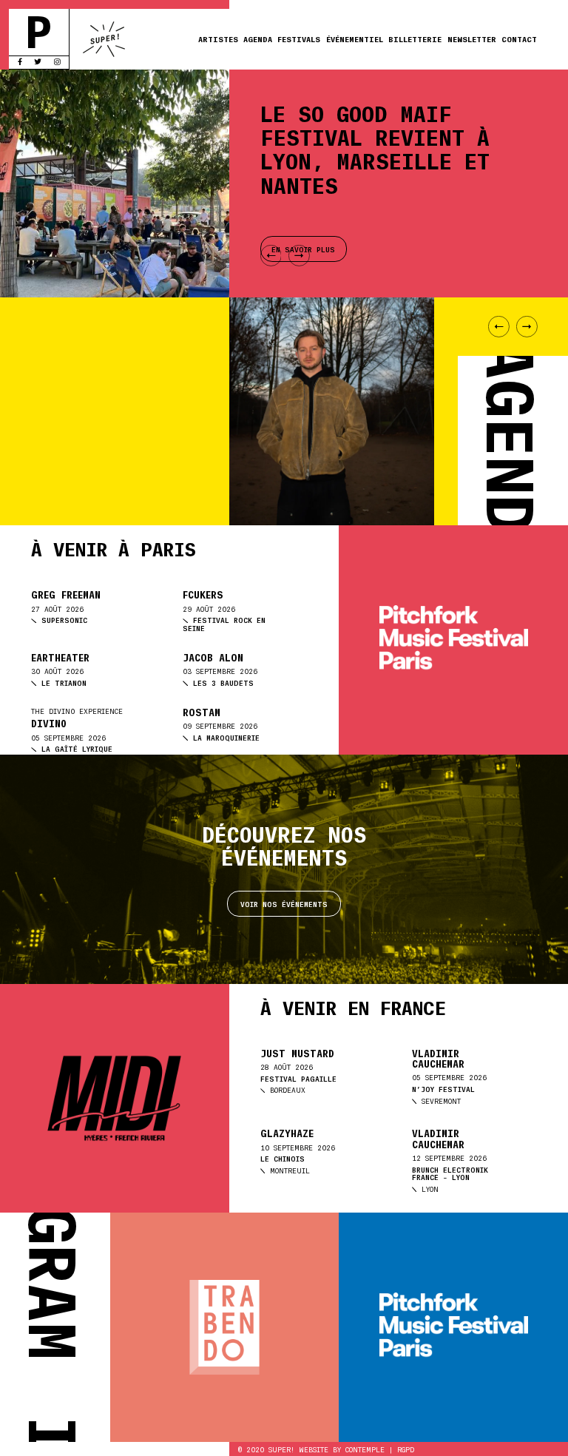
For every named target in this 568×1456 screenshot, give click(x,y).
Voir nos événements (284, 904)
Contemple (365, 1449)
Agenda (257, 39)
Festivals (298, 39)
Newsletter (471, 39)
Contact (519, 39)
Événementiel (354, 39)
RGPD (405, 1449)
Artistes (218, 39)
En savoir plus (74, 451)
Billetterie (415, 39)
